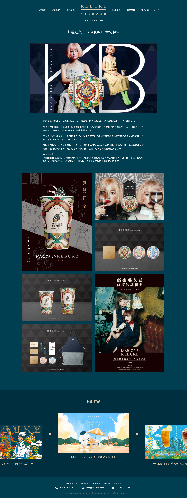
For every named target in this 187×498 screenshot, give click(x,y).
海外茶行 (145, 9)
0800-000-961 (66, 488)
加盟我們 (131, 9)
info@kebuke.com (95, 488)
